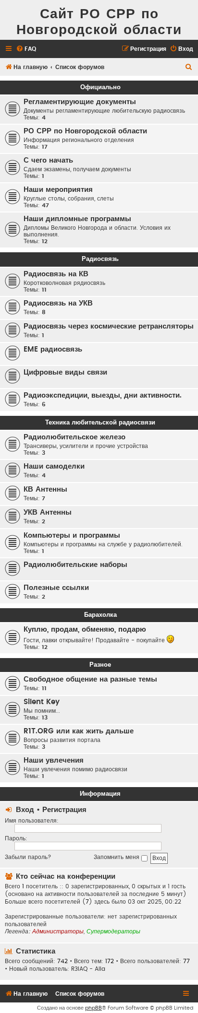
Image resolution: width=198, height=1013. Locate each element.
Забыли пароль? (28, 857)
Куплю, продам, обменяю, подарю (85, 629)
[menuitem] (26, 49)
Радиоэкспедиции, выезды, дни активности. (103, 395)
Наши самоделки (54, 466)
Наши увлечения (54, 760)
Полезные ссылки (56, 587)
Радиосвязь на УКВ (58, 303)
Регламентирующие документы (80, 102)
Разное (100, 664)
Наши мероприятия (58, 189)
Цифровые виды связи (65, 372)
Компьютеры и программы (72, 535)
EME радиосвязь (53, 349)
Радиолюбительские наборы (75, 564)
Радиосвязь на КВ (56, 274)
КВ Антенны (45, 489)
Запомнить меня (117, 857)
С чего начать (48, 160)
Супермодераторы (113, 931)
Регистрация (64, 809)
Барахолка (100, 615)
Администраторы (58, 931)
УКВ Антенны (48, 512)
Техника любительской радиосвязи (100, 422)
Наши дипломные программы (77, 219)
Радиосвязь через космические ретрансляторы (109, 326)
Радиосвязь (100, 259)
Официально (100, 87)
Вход (25, 809)
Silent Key (42, 702)
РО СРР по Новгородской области (85, 131)
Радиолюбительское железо (74, 437)
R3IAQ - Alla (88, 969)
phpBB (93, 1008)
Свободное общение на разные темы (90, 679)
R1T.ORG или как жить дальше (79, 731)
